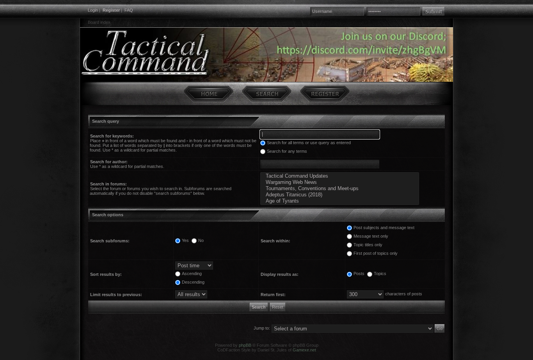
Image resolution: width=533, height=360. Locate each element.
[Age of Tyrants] (339, 201)
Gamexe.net (304, 350)
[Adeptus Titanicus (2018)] (339, 195)
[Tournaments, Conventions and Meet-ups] (339, 188)
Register (111, 10)
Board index (99, 22)
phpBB (245, 345)
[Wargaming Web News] (339, 182)
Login (93, 10)
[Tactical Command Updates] (339, 176)
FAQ (128, 10)
